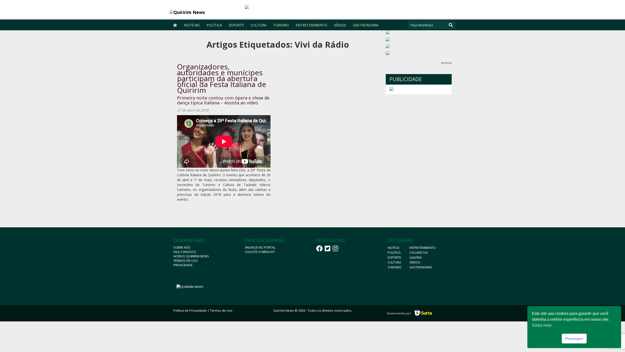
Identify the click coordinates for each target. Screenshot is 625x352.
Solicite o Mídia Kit (260, 252)
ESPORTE (236, 25)
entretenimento (422, 247)
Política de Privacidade (190, 310)
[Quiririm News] (205, 12)
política (394, 252)
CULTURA (258, 25)
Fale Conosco (184, 252)
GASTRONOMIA (365, 25)
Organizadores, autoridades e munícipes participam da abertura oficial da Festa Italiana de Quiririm (221, 78)
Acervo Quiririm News (191, 256)
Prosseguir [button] (574, 339)
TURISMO (281, 25)
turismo (394, 267)
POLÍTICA (214, 25)
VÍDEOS (340, 25)
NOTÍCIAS (192, 25)
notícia (393, 247)
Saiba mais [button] (542, 325)
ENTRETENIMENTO (311, 25)
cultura (394, 262)
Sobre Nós (182, 247)
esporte (394, 257)
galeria (415, 257)
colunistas (418, 252)
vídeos (414, 262)
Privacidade (183, 265)
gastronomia (420, 267)
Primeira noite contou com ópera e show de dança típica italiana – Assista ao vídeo (223, 100)
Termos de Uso (185, 260)
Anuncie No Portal (260, 247)
